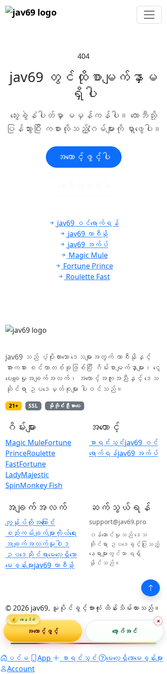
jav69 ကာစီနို (54, 565)
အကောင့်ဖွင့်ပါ (83, 157)
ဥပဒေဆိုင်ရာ (26, 554)
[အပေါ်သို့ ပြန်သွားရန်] (150, 587)
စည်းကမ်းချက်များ (30, 533)
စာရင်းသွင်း (107, 442)
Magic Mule (25, 442)
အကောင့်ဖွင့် (42, 630)
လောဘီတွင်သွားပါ (83, 185)
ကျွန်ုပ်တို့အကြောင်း (30, 522)
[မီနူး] (149, 15)
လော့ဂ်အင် (124, 630)
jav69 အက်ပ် (138, 453)
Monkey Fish (41, 485)
